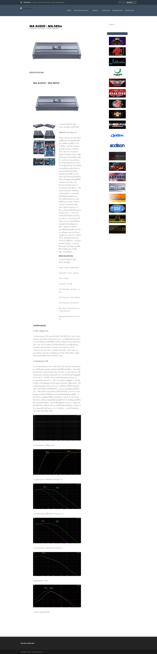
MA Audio (41, 28)
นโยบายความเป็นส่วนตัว (27, 643)
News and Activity (81, 10)
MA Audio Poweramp (52, 28)
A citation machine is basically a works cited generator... (48, 2)
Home (69, 10)
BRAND (95, 10)
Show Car (106, 10)
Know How (129, 10)
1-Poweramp (33, 28)
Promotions (117, 10)
